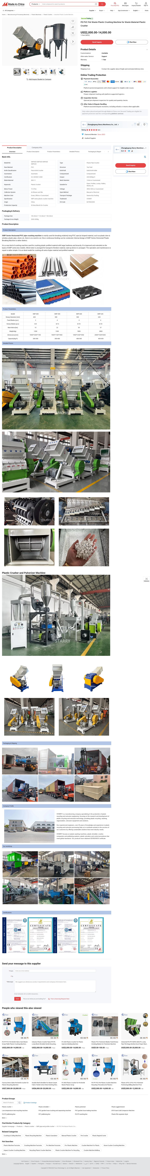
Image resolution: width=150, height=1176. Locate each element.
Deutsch (71, 1163)
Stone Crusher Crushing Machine (114, 1145)
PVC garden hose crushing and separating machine (55, 1110)
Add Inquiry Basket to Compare (40, 79)
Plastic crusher (6, 1107)
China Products (35, 1161)
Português (41, 1163)
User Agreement (86, 1168)
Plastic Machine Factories (12, 1145)
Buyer (101, 10)
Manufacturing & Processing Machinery (18, 14)
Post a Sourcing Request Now (58, 999)
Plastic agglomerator (118, 1107)
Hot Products (25, 1161)
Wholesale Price (77, 1161)
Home (3, 14)
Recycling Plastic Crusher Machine (40, 1150)
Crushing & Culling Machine (12, 1136)
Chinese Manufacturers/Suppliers (51, 1161)
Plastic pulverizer (80, 1107)
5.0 (122, 151)
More (4, 1154)
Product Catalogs (31, 1103)
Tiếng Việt (121, 1163)
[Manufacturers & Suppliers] (13, 4)
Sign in (146, 5)
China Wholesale (66, 1161)
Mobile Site (119, 1161)
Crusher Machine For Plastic (90, 1145)
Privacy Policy (105, 1168)
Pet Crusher (84, 1136)
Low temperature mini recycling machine (15, 1110)
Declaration (96, 1168)
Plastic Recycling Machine (33, 1136)
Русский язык (57, 1163)
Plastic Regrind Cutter (99, 1136)
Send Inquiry (97, 42)
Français (48, 1163)
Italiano (65, 1163)
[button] (104, 151)
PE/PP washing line (81, 1114)
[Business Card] (145, 157)
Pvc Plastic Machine (71, 1145)
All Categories (9, 10)
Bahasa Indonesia (132, 1163)
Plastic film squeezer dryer (120, 1114)
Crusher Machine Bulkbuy (92, 1150)
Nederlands (79, 1163)
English (27, 1163)
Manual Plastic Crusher (69, 1136)
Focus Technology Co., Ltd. (61, 1168)
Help (111, 10)
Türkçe (115, 1163)
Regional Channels (99, 1161)
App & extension (123, 10)
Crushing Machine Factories (33, 1145)
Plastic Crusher (48, 14)
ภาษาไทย (108, 1163)
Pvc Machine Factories (53, 1145)
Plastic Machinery (36, 14)
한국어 (91, 1163)
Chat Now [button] (132, 42)
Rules (146, 10)
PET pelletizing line (44, 1114)
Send (17, 999)
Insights (126, 1161)
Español (34, 1163)
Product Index (110, 1161)
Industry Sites (88, 1161)
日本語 (97, 1163)
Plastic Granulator (51, 1136)
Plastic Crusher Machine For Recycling (67, 1150)
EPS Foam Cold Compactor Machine (123, 1110)
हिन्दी (102, 1163)
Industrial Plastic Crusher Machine (63, 14)
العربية (86, 1163)
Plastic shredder (44, 1107)
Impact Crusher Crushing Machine (14, 1150)
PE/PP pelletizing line (8, 1114)
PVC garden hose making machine (86, 1110)
